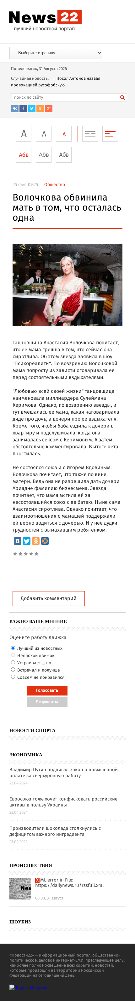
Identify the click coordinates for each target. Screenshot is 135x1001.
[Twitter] (26, 541)
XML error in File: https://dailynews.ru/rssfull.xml (69, 883)
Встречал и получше (38, 670)
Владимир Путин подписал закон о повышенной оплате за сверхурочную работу (63, 773)
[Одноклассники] (36, 541)
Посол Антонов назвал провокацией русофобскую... (55, 82)
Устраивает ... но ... (35, 663)
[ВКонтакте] (17, 541)
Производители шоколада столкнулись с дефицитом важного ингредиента (55, 832)
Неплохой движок (35, 655)
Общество (54, 184)
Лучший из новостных (39, 648)
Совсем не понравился (40, 677)
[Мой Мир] (45, 541)
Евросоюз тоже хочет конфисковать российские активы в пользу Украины (63, 802)
